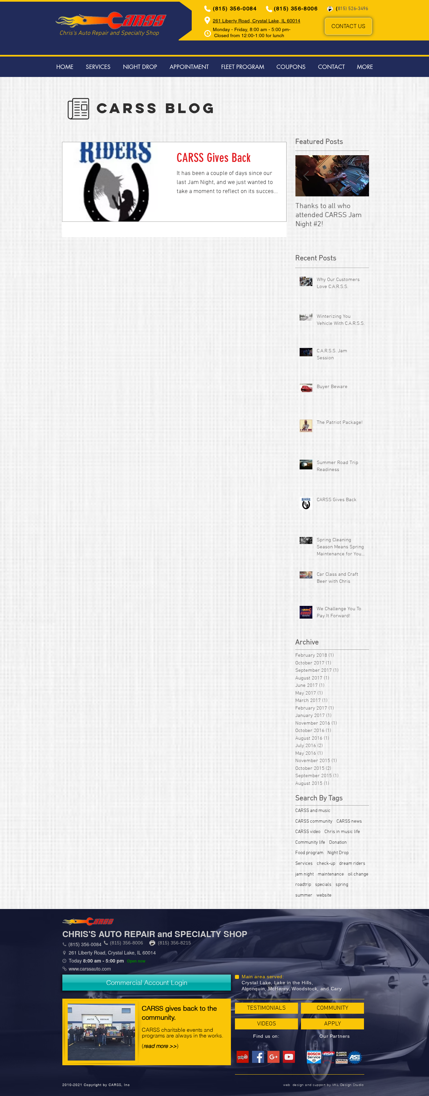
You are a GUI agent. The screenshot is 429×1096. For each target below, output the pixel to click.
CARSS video (307, 832)
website (323, 895)
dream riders (352, 863)
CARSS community (313, 821)
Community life (310, 842)
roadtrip (303, 885)
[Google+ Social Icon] (273, 1057)
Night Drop (338, 853)
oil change (358, 874)
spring (341, 885)
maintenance (331, 874)
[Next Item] (358, 176)
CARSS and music (312, 811)
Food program (309, 853)
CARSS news (349, 821)
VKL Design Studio (348, 1085)
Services (304, 863)
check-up (326, 863)
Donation (338, 842)
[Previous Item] (306, 176)
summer (303, 895)
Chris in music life (342, 832)
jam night (304, 874)
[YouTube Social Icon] (289, 1057)
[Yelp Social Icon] (243, 1057)
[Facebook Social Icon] (258, 1057)
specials (323, 885)
